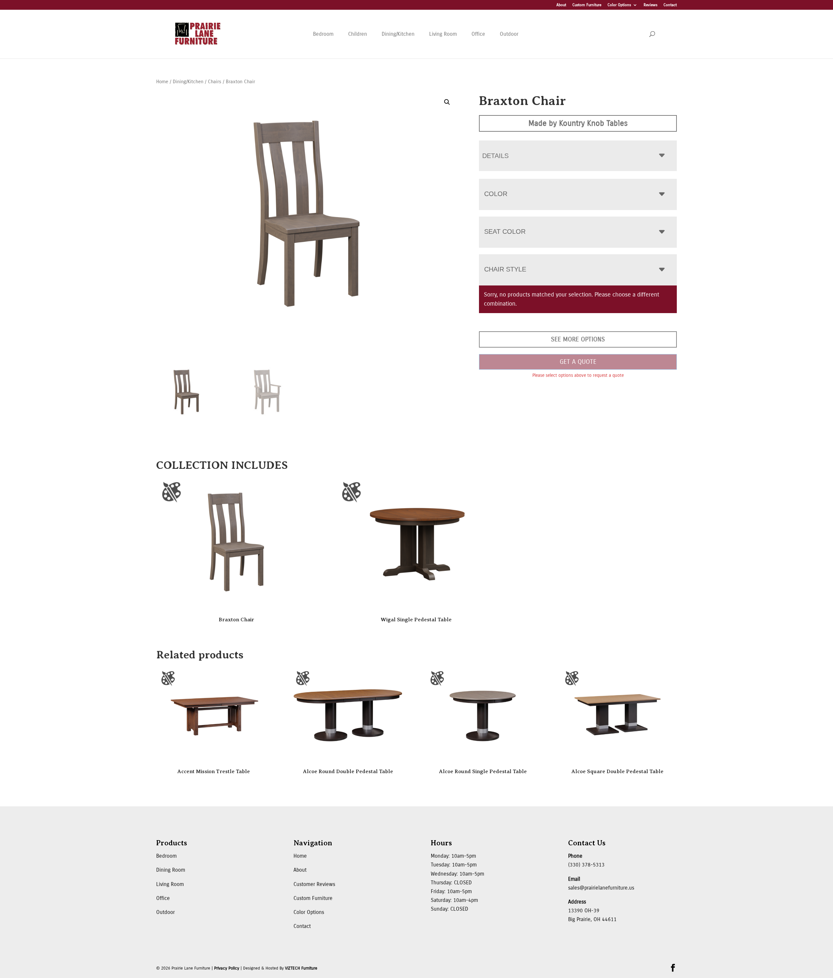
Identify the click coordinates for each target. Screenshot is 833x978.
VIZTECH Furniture (301, 968)
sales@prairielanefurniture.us (601, 888)
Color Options (619, 5)
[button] (447, 102)
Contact (670, 5)
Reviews (650, 5)
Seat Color (505, 231)
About (561, 5)
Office (478, 34)
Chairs (214, 82)
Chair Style (505, 269)
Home (162, 82)
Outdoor (509, 34)
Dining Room (170, 870)
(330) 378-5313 (586, 865)
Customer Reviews (314, 884)
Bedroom (323, 34)
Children (357, 34)
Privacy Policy (226, 968)
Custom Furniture (586, 5)
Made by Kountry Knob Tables (578, 123)
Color (495, 193)
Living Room (443, 34)
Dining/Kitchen (398, 34)
